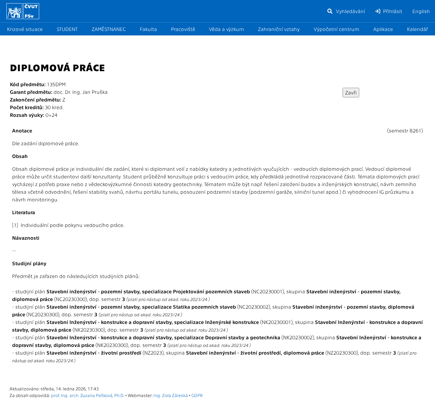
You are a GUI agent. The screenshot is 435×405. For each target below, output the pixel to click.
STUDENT (67, 29)
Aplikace (383, 29)
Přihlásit (392, 11)
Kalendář (417, 29)
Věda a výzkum (226, 29)
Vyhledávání (350, 11)
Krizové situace (25, 29)
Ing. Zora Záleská (170, 395)
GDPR (197, 395)
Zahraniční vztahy (279, 29)
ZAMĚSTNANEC (109, 29)
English (421, 11)
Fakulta (148, 29)
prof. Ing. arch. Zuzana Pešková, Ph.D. (87, 395)
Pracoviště (183, 29)
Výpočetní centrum (336, 29)
